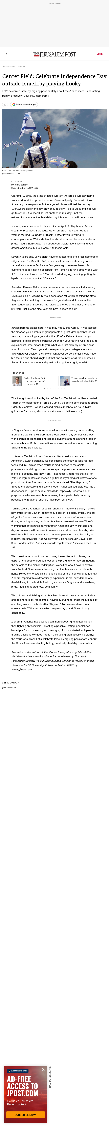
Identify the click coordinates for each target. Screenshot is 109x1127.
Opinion (21, 67)
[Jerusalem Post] (54, 55)
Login (100, 53)
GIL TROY (18, 181)
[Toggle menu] (6, 54)
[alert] (25, 1094)
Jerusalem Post (8, 67)
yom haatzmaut (9, 687)
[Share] (5, 104)
